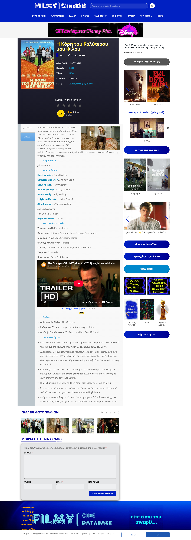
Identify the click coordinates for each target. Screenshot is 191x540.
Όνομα (28, 481)
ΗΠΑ (71, 73)
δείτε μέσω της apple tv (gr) (147, 61)
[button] (168, 128)
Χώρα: (59, 73)
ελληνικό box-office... (147, 244)
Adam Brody (44, 194)
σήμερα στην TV (146, 334)
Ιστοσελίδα (93, 481)
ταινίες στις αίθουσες (147, 150)
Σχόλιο (28, 452)
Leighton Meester (47, 199)
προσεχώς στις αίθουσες (146, 256)
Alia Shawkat (44, 203)
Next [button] (117, 425)
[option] (32, 425)
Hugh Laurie (44, 174)
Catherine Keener (47, 179)
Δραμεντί (88, 83)
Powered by (128, 52)
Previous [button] (23, 425)
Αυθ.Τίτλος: (61, 62)
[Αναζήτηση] (152, 5)
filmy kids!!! (146, 268)
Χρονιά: (60, 68)
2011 (71, 68)
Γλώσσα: (60, 78)
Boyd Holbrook (45, 218)
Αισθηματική (76, 83)
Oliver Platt (44, 184)
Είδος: (59, 83)
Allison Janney (45, 189)
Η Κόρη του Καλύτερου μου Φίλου (82, 46)
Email (59, 481)
